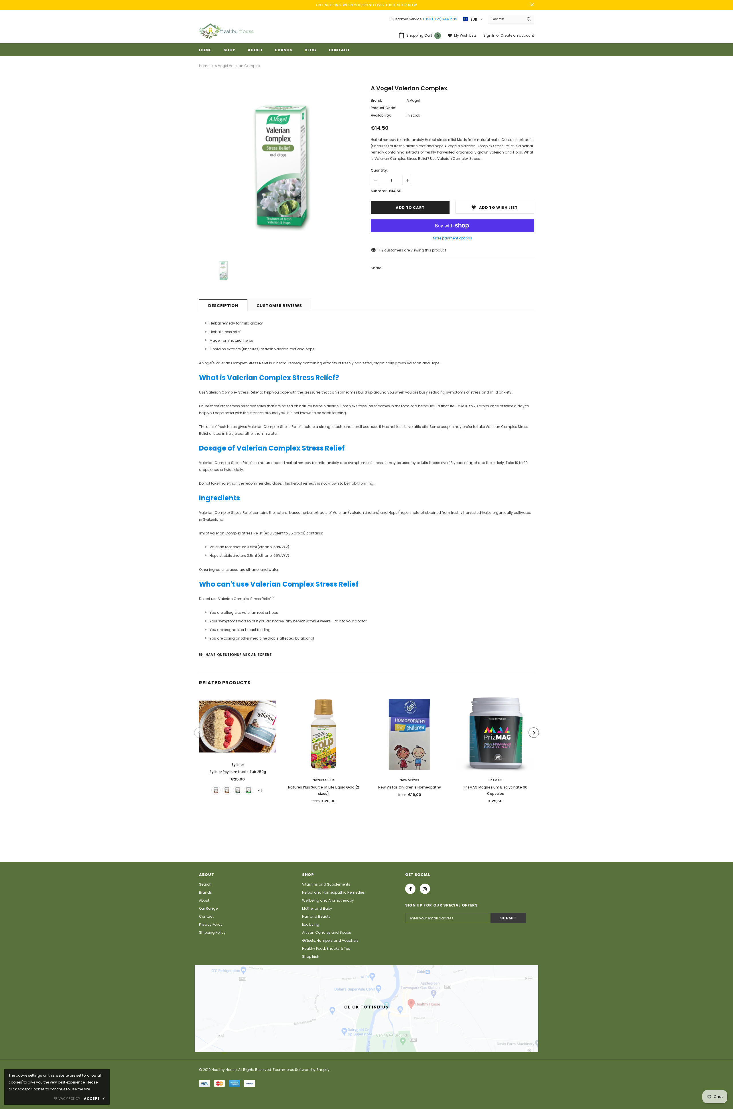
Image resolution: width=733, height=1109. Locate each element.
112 (381, 250)
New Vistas (409, 780)
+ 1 (259, 790)
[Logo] (226, 31)
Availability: (381, 115)
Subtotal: (379, 190)
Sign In (489, 35)
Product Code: (383, 107)
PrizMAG (495, 780)
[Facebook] (410, 889)
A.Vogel (413, 100)
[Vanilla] (216, 790)
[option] (280, 167)
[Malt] (226, 790)
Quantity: (379, 170)
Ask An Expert (257, 654)
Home (204, 65)
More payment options (452, 238)
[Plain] (237, 790)
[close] (532, 5)
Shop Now (407, 5)
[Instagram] (425, 889)
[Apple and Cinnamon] (248, 790)
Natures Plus (324, 780)
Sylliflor (238, 764)
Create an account (517, 35)
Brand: (376, 100)
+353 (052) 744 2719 (439, 19)
